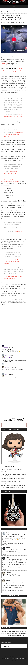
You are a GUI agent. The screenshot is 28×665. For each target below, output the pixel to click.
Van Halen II (12, 631)
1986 (8, 301)
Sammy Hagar (23, 302)
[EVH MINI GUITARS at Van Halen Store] (13, 525)
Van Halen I (5, 631)
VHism (7, 532)
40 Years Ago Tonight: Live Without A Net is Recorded (12, 543)
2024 (10, 301)
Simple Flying (4, 63)
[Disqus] (14, 362)
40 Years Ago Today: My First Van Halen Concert (12, 478)
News (18, 302)
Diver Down (14, 633)
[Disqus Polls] (14, 326)
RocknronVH (8, 572)
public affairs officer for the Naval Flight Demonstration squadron (13, 134)
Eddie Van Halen (22, 301)
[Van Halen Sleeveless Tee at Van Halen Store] (13, 624)
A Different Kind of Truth (18, 635)
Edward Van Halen (5, 302)
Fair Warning (8, 633)
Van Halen (3, 304)
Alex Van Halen (15, 301)
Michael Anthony (13, 302)
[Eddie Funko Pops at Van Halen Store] (13, 463)
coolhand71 (8, 547)
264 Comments (21, 22)
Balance (9, 635)
